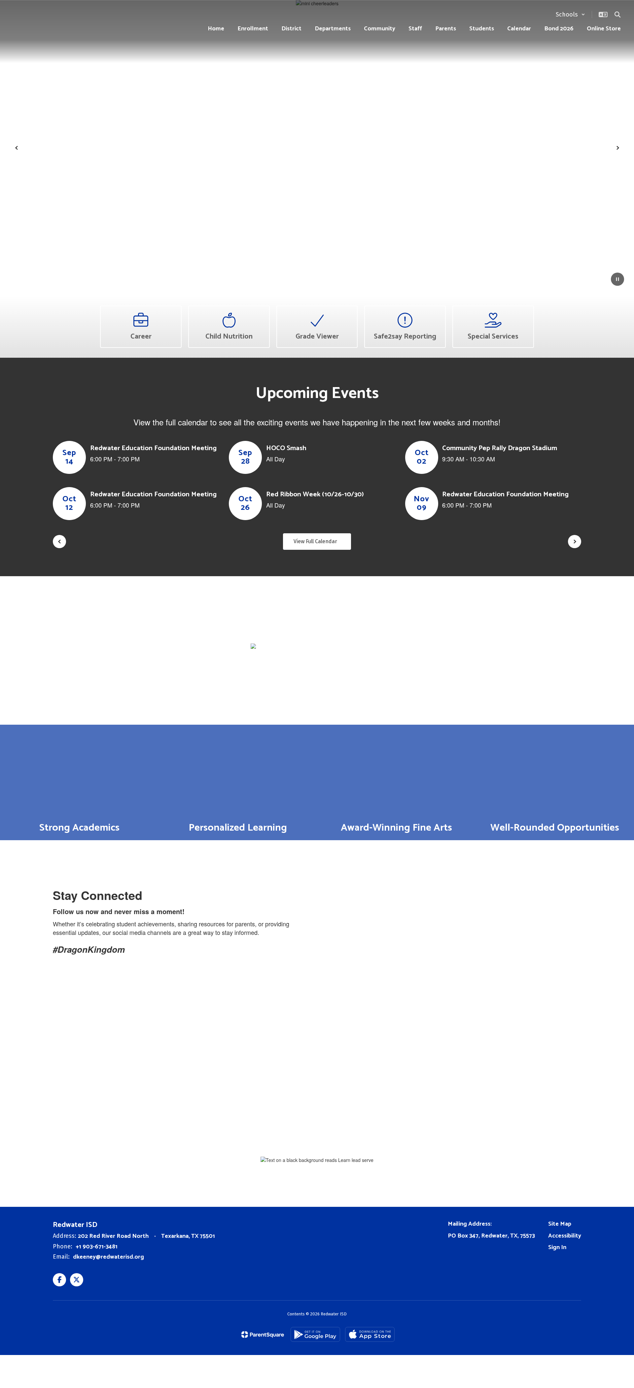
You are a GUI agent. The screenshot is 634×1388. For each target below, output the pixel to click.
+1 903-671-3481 (97, 1247)
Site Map (559, 1224)
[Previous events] (59, 541)
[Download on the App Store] (370, 1334)
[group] (79, 782)
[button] (570, 14)
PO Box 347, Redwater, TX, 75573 (491, 1236)
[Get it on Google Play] (315, 1334)
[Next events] (574, 541)
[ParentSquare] (263, 1334)
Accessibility (564, 1236)
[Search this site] (617, 14)
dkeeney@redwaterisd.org (108, 1257)
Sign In (557, 1247)
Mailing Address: (470, 1224)
